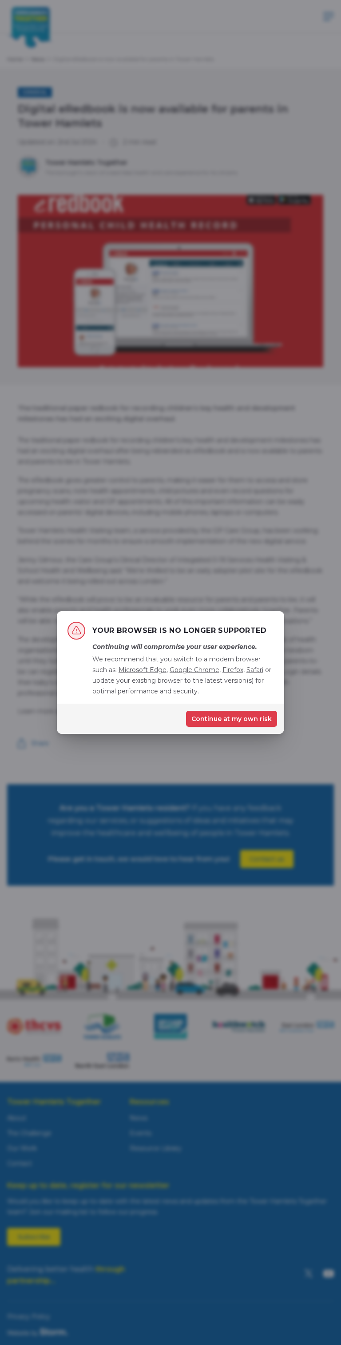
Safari (254, 670)
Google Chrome (194, 670)
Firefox (232, 670)
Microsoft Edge (143, 670)
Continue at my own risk (231, 719)
